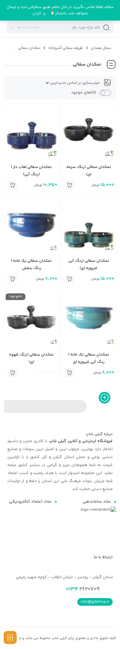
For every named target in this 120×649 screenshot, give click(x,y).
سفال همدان (101, 48)
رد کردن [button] (39, 13)
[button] (69, 185)
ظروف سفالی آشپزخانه (65, 48)
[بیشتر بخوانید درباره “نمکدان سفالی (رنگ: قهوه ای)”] (12, 373)
